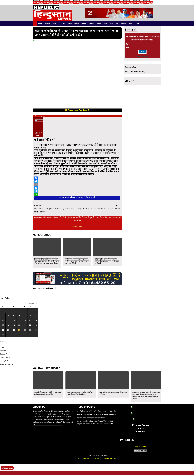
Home (40, 23)
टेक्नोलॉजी (91, 23)
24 (3, 330)
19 (14, 325)
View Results (142, 57)
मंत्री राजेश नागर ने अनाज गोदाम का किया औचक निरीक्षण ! (91, 418)
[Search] (159, 23)
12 (14, 320)
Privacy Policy (5, 361)
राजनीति (76, 23)
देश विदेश (63, 23)
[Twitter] (77, 181)
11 (8, 320)
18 (8, 325)
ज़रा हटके (123, 23)
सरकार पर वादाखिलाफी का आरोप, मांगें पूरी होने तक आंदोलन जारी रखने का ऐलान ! (80, 393)
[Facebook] (77, 178)
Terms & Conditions (7, 364)
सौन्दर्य (105, 23)
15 (30, 320)
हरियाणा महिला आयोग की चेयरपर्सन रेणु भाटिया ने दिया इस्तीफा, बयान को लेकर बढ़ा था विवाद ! (107, 261)
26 (14, 330)
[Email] (77, 184)
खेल (117, 23)
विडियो (130, 23)
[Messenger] (77, 187)
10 (3, 320)
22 (30, 325)
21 (25, 325)
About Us (3, 350)
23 (36, 325)
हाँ (127, 44)
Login (137, 23)
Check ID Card (5, 357)
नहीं (128, 47)
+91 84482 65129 (109, 458)
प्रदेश (54, 23)
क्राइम (70, 23)
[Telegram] (77, 191)
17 (3, 325)
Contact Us (3, 354)
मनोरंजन (84, 23)
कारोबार (99, 23)
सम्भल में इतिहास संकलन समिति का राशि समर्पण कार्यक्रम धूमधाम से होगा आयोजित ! (47, 393)
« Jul (2, 341)
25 (8, 330)
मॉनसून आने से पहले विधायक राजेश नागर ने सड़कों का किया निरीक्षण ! (98, 209)
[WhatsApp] (77, 194)
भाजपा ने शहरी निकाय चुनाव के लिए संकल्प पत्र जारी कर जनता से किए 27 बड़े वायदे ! (55, 209)
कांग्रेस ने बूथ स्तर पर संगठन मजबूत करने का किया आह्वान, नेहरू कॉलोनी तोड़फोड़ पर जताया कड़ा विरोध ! (77, 261)
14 (25, 320)
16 (36, 320)
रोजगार (111, 23)
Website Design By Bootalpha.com (90, 458)
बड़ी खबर (47, 23)
